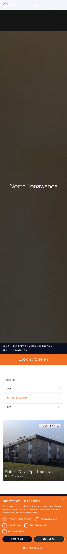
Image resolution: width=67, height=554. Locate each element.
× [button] (63, 499)
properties (20, 346)
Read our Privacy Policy (27, 512)
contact (51, 5)
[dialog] (33, 525)
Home (6, 346)
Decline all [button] (49, 539)
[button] (34, 5)
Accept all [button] (17, 539)
